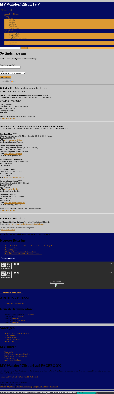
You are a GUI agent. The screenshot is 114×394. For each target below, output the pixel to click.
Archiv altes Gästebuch (12, 360)
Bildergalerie (8, 30)
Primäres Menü (6, 10)
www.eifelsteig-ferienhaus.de (14, 203)
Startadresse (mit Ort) (7, 65)
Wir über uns (8, 18)
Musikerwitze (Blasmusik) (13, 339)
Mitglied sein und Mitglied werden (45, 387)
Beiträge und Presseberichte (14, 304)
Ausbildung (13, 26)
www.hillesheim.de (8, 118)
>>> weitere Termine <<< (11, 292)
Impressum (13, 42)
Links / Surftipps (10, 335)
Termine (7, 16)
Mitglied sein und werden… (19, 38)
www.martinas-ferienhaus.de (14, 177)
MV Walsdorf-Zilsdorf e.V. (20, 4)
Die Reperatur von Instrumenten (15, 356)
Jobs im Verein (14, 28)
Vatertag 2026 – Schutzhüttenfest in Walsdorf (20, 252)
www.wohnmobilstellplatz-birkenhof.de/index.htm (26, 224)
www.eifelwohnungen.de (13, 154)
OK (79, 393)
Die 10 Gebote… (10, 341)
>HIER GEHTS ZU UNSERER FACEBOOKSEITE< (19, 377)
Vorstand (12, 22)
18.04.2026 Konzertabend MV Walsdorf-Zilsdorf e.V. (23, 254)
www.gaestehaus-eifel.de (13, 140)
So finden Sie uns (10, 337)
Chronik (12, 20)
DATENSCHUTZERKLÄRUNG (16, 333)
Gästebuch (12, 44)
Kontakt (7, 40)
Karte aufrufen (5, 77)
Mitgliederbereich (10, 32)
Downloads (8, 352)
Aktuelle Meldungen (11, 14)
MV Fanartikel (14, 36)
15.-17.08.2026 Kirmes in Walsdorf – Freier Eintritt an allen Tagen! (28, 246)
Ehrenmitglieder (14, 34)
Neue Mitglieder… (11, 248)
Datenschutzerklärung (24, 387)
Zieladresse (4, 71)
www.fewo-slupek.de (11, 189)
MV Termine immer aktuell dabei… (17, 354)
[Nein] (97, 393)
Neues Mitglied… (10, 250)
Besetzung (12, 24)
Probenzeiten (9, 358)
